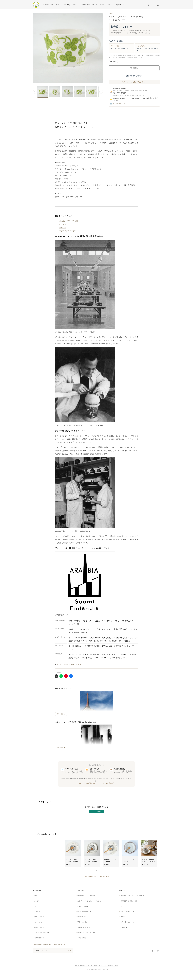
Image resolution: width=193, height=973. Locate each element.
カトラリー (37, 906)
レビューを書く (96, 811)
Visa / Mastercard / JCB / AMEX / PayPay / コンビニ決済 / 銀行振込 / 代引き (96, 965)
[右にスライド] (101, 91)
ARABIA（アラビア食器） (69, 221)
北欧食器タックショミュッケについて (132, 895)
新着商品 (62, 228)
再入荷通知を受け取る (135, 76)
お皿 (35, 895)
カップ (36, 901)
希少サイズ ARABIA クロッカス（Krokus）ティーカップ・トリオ (149, 860)
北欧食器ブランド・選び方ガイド (88, 895)
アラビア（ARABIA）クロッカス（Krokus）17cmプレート (73, 860)
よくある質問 (82, 938)
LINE (61, 676)
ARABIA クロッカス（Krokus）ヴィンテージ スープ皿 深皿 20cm (111, 860)
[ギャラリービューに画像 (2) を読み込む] (55, 91)
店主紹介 (123, 917)
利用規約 (123, 906)
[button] (65, 4)
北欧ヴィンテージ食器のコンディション (90, 901)
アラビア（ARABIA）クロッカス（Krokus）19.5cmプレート (92, 860)
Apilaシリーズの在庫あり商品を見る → (134, 82)
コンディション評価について (88, 783)
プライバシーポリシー (127, 911)
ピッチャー (63, 224)
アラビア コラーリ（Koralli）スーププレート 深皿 (129, 860)
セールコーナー (39, 922)
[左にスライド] (34, 91)
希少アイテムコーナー (68, 231)
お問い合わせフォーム (127, 922)
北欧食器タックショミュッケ (99, 969)
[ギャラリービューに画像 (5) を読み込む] (91, 91)
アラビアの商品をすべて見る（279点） (96, 876)
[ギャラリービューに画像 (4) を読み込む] (79, 91)
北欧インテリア (39, 917)
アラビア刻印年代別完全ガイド (69, 664)
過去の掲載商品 (39, 938)
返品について (82, 917)
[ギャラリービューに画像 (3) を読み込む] (67, 91)
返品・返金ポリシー (119, 103)
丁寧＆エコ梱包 (82, 922)
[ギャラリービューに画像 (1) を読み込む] (42, 91)
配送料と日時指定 (83, 906)
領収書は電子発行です (84, 911)
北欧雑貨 (37, 911)
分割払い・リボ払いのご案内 (86, 932)
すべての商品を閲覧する (42, 932)
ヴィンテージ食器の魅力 (106, 783)
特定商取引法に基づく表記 (129, 901)
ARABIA (111, 13)
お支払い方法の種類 (84, 927)
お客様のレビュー (126, 927)
